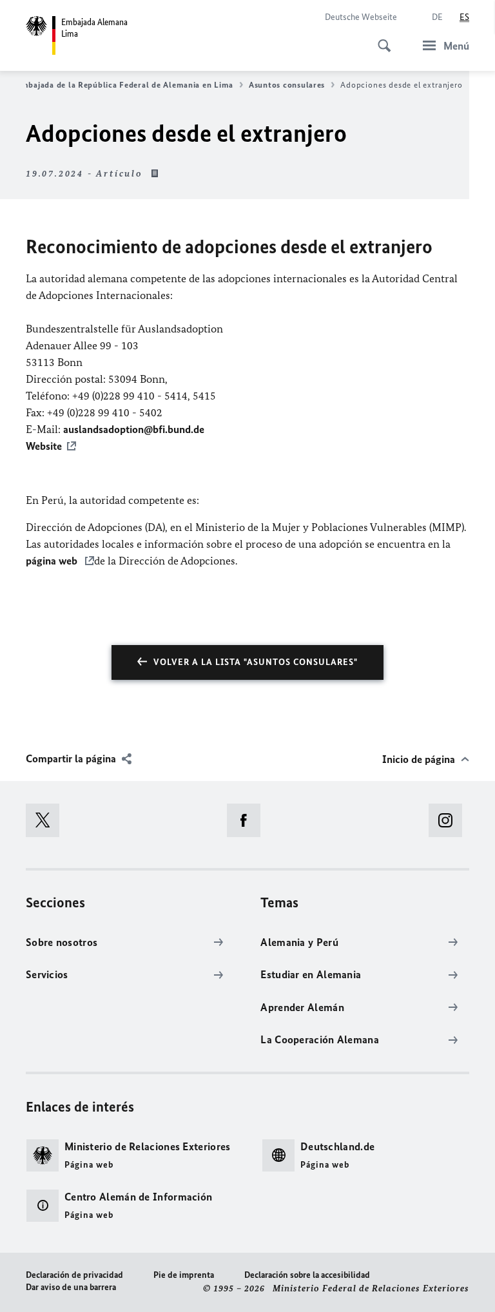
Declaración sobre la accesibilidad (307, 1274)
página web (53, 560)
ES (464, 17)
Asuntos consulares (287, 85)
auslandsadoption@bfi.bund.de (133, 429)
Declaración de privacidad (74, 1274)
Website (44, 445)
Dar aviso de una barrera (71, 1287)
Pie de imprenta (183, 1274)
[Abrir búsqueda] (380, 38)
